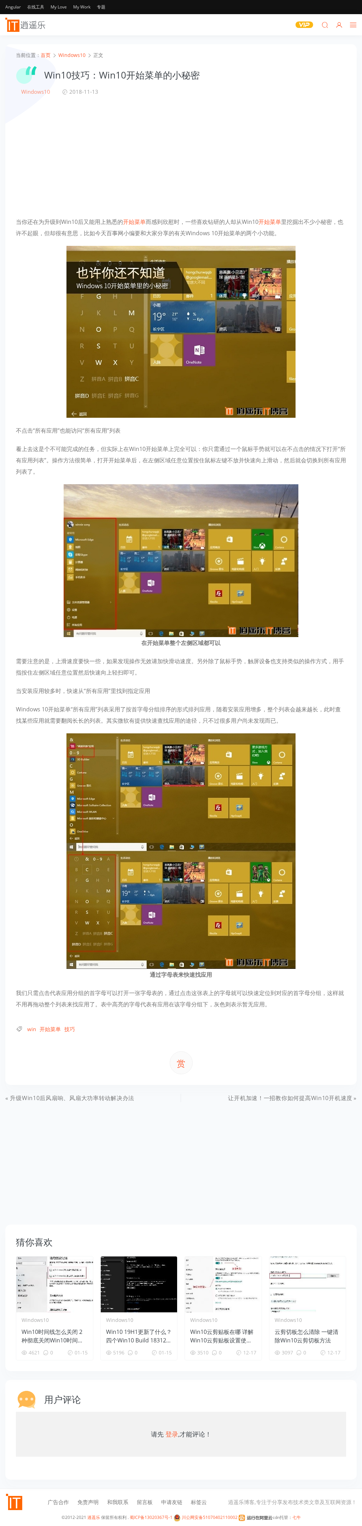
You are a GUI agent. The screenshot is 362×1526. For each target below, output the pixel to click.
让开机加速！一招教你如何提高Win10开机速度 (290, 1098)
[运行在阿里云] (256, 1517)
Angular (13, 7)
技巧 (69, 1029)
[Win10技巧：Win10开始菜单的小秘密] (181, 331)
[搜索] (324, 24)
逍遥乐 (93, 1517)
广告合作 (58, 1501)
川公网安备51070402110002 (209, 1517)
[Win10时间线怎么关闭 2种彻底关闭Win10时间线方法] (54, 1284)
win (31, 1029)
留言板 (145, 1501)
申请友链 (171, 1501)
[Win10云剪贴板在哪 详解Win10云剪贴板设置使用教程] (223, 1284)
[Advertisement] (181, 156)
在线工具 (35, 7)
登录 (171, 1434)
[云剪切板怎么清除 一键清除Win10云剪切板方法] (307, 1284)
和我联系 (117, 1501)
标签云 (199, 1501)
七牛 (296, 1517)
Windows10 (35, 91)
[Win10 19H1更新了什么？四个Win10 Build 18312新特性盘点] (139, 1284)
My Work (81, 7)
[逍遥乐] (26, 24)
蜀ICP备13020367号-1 (151, 1517)
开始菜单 (134, 222)
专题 (101, 7)
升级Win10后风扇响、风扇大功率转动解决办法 (72, 1098)
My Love (59, 7)
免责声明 (88, 1501)
